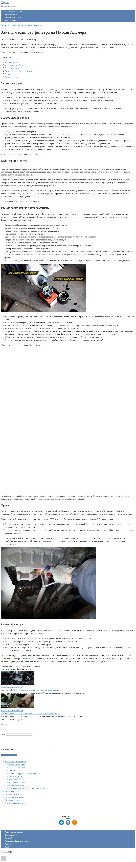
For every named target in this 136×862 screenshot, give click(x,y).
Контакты (8, 844)
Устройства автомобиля (14, 11)
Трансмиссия (14, 779)
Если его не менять (13, 68)
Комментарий (7, 750)
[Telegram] (61, 822)
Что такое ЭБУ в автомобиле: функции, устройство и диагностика (30, 690)
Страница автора (12, 800)
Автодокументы (11, 14)
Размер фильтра (11, 77)
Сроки (7, 74)
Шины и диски (15, 776)
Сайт (3, 734)
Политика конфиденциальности (17, 841)
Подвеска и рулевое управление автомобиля (28, 788)
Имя (3, 724)
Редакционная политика (15, 803)
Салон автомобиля (17, 767)
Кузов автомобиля (17, 764)
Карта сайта (9, 838)
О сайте (7, 847)
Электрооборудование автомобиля (24, 773)
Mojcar (5, 2)
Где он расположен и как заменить (20, 71)
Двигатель (37, 25)
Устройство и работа (14, 65)
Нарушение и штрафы (13, 17)
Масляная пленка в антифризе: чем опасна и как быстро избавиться (30, 713)
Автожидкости (10, 20)
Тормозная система (17, 785)
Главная (4, 25)
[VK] (68, 822)
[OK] (74, 822)
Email (4, 729)
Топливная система (17, 782)
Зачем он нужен (11, 62)
